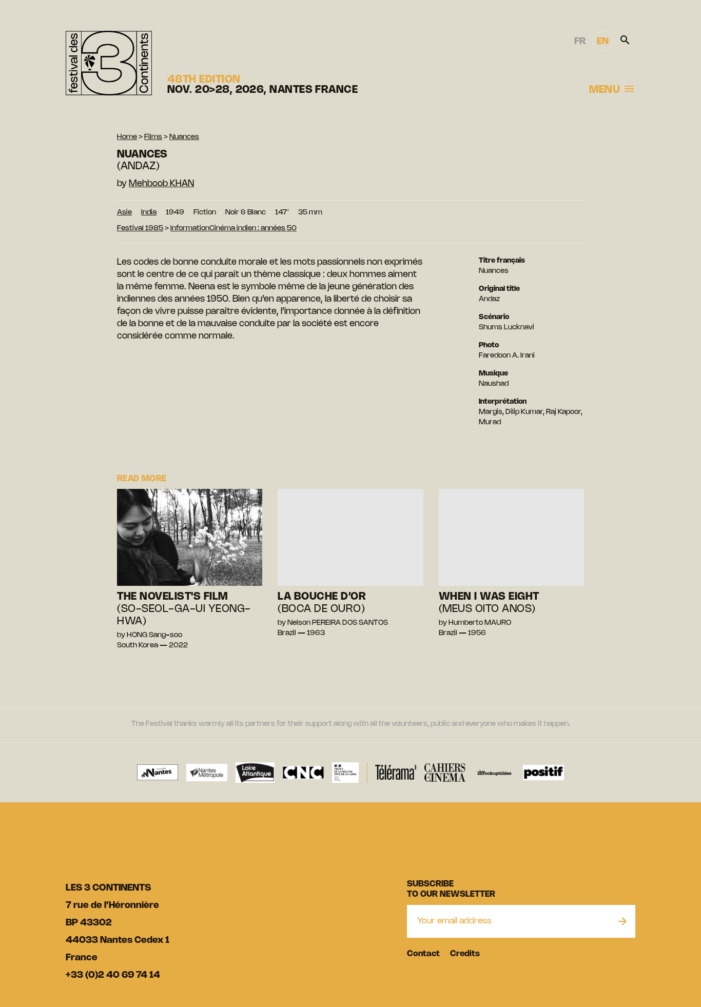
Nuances (184, 137)
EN (603, 41)
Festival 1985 (140, 228)
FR (580, 41)
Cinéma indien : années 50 (253, 228)
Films (153, 137)
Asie (124, 212)
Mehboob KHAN (161, 184)
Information (189, 228)
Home (127, 137)
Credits (465, 954)
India (149, 212)
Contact (423, 954)
